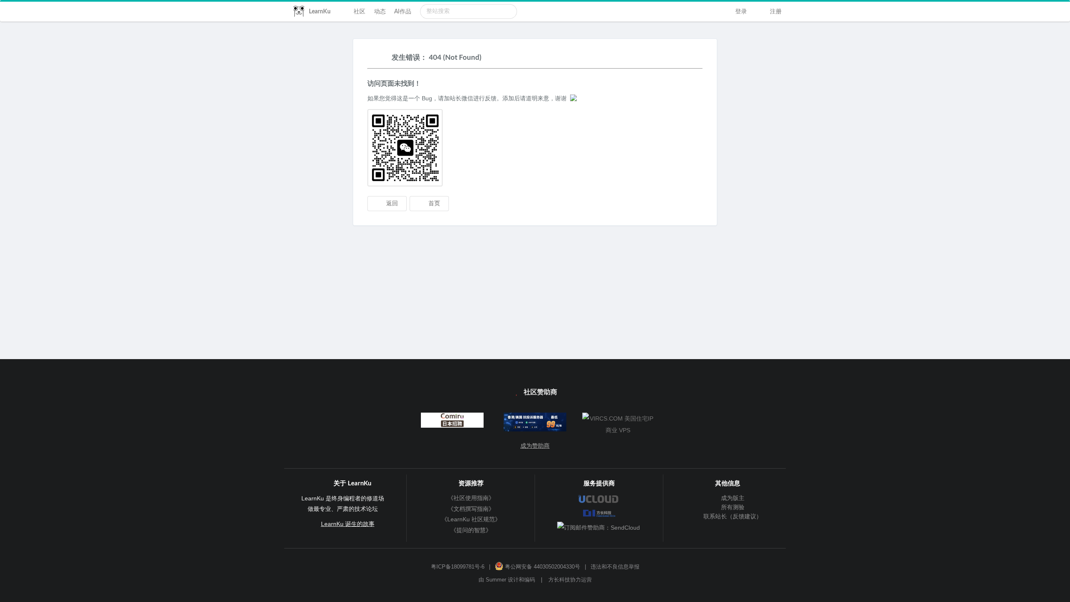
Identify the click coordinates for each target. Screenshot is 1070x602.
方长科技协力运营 (570, 580)
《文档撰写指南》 (471, 508)
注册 (775, 12)
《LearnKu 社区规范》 (471, 519)
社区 (359, 12)
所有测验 (731, 507)
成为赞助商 (535, 445)
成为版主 (731, 498)
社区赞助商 (539, 392)
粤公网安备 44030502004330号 (541, 567)
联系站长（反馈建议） (732, 516)
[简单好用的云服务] (535, 423)
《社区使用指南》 (471, 498)
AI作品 (402, 12)
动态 (380, 12)
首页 (433, 204)
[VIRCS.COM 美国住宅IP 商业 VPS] (618, 424)
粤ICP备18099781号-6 (457, 567)
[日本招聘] (452, 422)
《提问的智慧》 (471, 530)
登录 (740, 12)
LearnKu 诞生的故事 (347, 523)
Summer (496, 580)
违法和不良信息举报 (615, 567)
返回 (391, 204)
